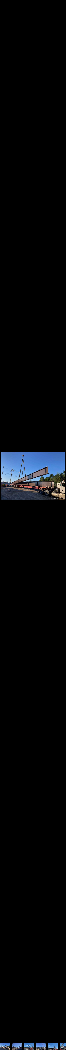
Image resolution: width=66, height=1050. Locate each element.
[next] (63, 522)
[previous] (3, 522)
